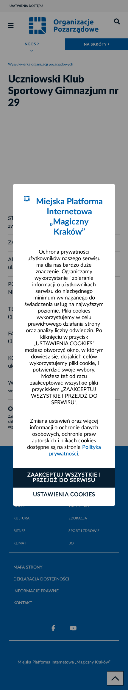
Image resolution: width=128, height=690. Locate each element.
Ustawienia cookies (64, 494)
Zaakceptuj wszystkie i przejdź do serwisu (64, 477)
